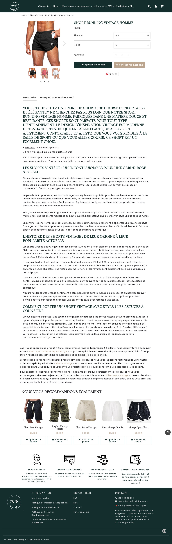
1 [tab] (40, 82)
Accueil (25, 15)
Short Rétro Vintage (86, 427)
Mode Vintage (19, 539)
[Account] (156, 6)
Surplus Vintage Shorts (60, 427)
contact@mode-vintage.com (133, 501)
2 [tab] (44, 82)
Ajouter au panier (34, 440)
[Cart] (162, 6)
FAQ (76, 498)
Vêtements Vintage (117, 375)
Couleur (78, 35)
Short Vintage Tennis (112, 427)
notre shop (120, 516)
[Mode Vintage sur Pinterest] (164, 532)
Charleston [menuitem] (121, 6)
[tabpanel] (33, 73)
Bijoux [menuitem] (55, 6)
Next (64, 43)
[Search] (149, 6)
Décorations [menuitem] (68, 6)
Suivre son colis (81, 512)
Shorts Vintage (36, 15)
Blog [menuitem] (132, 6)
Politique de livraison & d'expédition (50, 502)
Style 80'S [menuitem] (107, 6)
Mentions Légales (40, 498)
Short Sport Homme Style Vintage (48, 351)
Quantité (79, 54)
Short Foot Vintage (33, 427)
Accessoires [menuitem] (83, 6)
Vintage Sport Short (139, 427)
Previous (25, 43)
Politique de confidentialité (45, 507)
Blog (76, 502)
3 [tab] (48, 82)
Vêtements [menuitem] (43, 6)
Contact (78, 507)
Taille (77, 44)
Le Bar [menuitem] (96, 6)
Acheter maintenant (131, 64)
